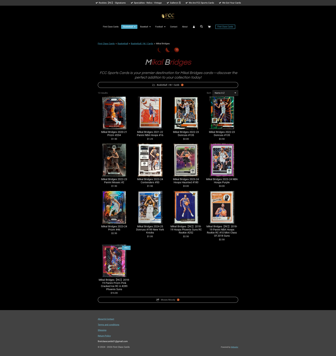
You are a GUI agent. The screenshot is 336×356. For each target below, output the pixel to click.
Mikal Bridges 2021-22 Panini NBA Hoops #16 (150, 134)
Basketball (123, 43)
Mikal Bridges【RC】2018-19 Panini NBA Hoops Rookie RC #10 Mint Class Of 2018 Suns (221, 231)
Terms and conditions (108, 324)
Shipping (102, 330)
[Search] (201, 26)
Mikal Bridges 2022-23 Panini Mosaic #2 (114, 181)
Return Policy (104, 335)
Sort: (209, 93)
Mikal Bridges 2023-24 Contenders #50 (150, 181)
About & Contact (106, 319)
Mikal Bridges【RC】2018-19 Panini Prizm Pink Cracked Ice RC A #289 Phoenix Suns (114, 284)
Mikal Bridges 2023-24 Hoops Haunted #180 (186, 181)
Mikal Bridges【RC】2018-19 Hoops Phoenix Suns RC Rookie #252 (186, 229)
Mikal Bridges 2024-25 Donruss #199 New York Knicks (150, 229)
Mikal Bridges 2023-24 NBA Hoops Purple (222, 181)
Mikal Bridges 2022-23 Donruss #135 (186, 134)
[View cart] (209, 27)
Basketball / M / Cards (142, 43)
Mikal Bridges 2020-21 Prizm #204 (114, 134)
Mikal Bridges (163, 43)
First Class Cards (106, 43)
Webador (234, 347)
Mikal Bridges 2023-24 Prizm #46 (114, 228)
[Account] (193, 27)
